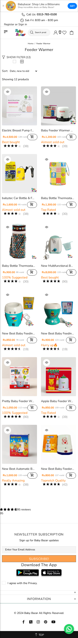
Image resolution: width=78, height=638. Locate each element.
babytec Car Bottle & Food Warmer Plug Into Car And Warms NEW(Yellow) (18, 198)
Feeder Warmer (43, 43)
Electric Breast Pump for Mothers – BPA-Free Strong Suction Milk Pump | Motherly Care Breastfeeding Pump (18, 130)
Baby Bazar (20, 32)
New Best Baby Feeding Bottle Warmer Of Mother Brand (57, 333)
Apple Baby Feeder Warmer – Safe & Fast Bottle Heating (57, 401)
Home (30, 43)
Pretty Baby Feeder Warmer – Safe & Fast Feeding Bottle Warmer (18, 401)
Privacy (32, 583)
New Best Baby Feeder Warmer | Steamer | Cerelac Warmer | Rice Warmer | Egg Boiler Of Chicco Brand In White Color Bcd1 (57, 469)
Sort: (5, 71)
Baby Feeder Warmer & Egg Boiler (57, 130)
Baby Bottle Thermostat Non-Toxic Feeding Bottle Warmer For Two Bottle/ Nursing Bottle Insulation (57, 198)
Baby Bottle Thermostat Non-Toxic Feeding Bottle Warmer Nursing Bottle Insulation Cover (18, 266)
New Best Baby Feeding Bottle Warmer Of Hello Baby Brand (18, 333)
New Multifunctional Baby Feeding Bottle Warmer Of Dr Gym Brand (57, 266)
